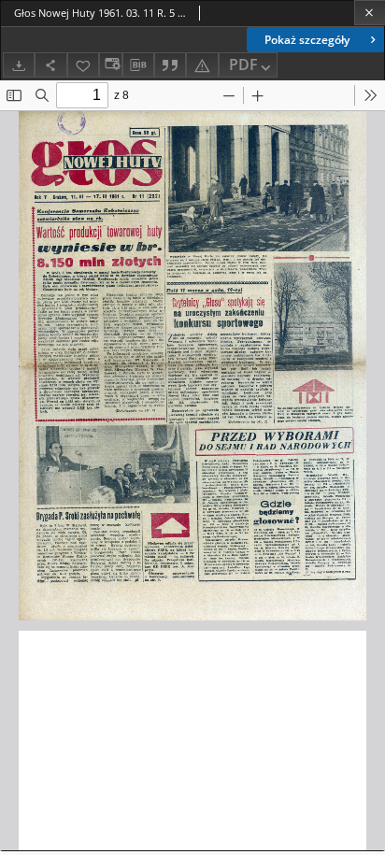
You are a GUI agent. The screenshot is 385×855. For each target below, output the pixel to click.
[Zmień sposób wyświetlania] (110, 65)
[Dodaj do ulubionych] (83, 65)
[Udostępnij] (50, 65)
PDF (243, 64)
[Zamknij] (369, 12)
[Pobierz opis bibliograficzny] (138, 65)
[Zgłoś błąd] (202, 65)
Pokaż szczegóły (306, 40)
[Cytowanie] (170, 65)
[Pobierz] (19, 65)
